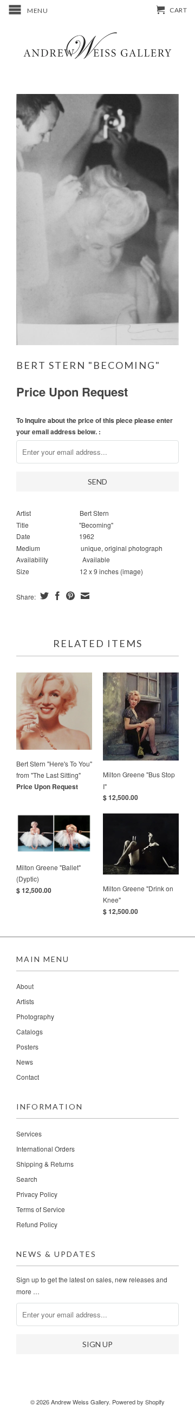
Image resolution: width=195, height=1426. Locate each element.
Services (29, 1133)
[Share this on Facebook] (56, 595)
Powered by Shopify (138, 1401)
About (25, 986)
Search (26, 1178)
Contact (27, 1076)
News (24, 1061)
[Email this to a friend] (83, 595)
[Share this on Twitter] (43, 595)
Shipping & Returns (45, 1163)
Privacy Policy (36, 1194)
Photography (35, 1016)
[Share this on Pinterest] (69, 595)
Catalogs (29, 1031)
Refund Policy (36, 1224)
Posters (27, 1046)
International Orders (45, 1148)
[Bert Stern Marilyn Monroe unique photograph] (97, 219)
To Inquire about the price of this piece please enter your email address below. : (94, 426)
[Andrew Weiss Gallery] (97, 45)
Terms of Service (40, 1209)
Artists (25, 1001)
